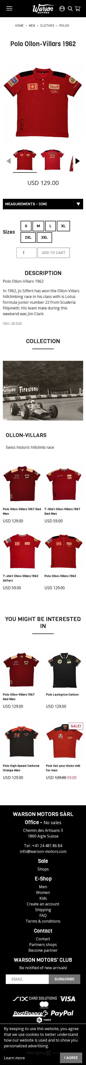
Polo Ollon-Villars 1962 (60, 576)
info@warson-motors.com (43, 851)
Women (43, 892)
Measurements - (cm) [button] (26, 203)
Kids (43, 898)
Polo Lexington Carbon (62, 694)
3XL (44, 236)
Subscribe (64, 979)
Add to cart (53, 252)
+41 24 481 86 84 (47, 845)
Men (43, 886)
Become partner (43, 950)
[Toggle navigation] (9, 8)
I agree (71, 1057)
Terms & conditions (43, 921)
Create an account (43, 904)
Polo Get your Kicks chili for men (63, 768)
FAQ (43, 915)
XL (63, 224)
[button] (77, 8)
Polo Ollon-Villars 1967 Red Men (22, 511)
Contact (43, 938)
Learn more (14, 1057)
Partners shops (43, 944)
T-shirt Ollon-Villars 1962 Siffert (20, 578)
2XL (28, 236)
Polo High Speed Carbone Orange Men (21, 768)
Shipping (43, 909)
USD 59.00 (53, 521)
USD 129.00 (13, 521)
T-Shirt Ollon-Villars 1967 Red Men (62, 511)
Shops (43, 869)
